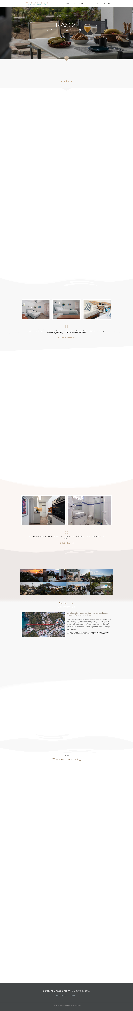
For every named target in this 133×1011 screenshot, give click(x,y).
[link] (36, 309)
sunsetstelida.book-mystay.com (80, 125)
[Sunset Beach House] (35, 3)
